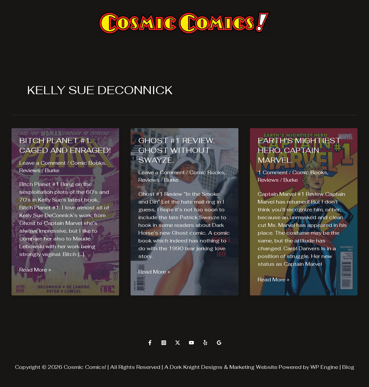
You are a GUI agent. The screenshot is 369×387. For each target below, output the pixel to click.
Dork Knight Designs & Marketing (212, 367)
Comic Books (87, 163)
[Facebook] (150, 342)
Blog (348, 367)
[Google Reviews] (219, 342)
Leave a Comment (42, 163)
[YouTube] (191, 342)
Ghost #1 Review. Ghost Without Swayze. (176, 150)
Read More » (35, 270)
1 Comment (273, 172)
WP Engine (324, 367)
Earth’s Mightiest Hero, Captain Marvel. (299, 150)
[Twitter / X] (177, 342)
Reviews (29, 170)
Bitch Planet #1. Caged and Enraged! (65, 145)
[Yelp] (205, 342)
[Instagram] (163, 342)
